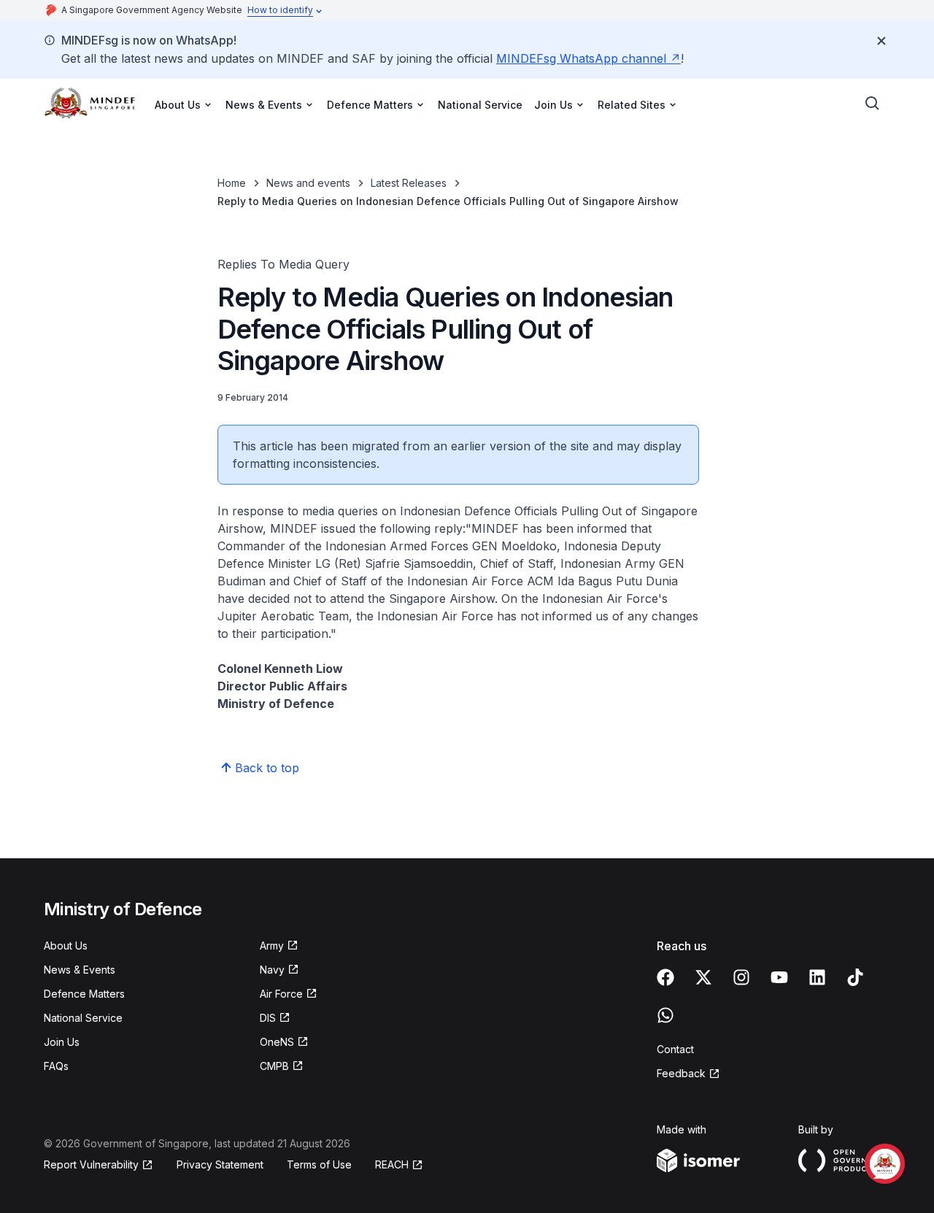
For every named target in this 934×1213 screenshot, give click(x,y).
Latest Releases (409, 183)
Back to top (267, 767)
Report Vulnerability (91, 1164)
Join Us (62, 1042)
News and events (308, 183)
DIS (268, 1018)
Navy (272, 969)
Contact (675, 1049)
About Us (66, 945)
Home (231, 183)
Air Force (281, 993)
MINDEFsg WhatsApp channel (581, 58)
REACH (392, 1164)
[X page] (703, 977)
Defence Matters (84, 993)
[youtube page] (779, 977)
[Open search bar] (872, 103)
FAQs (56, 1066)
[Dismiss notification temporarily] (881, 40)
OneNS (277, 1042)
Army (272, 945)
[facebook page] (665, 977)
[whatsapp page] (665, 1015)
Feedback (681, 1073)
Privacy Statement (220, 1164)
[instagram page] (741, 977)
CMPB (274, 1066)
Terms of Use (319, 1164)
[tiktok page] (855, 977)
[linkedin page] (817, 977)
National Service (480, 105)
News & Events (79, 969)
